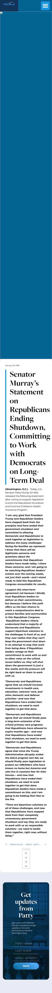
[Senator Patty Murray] (9, 5)
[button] (45, 5)
